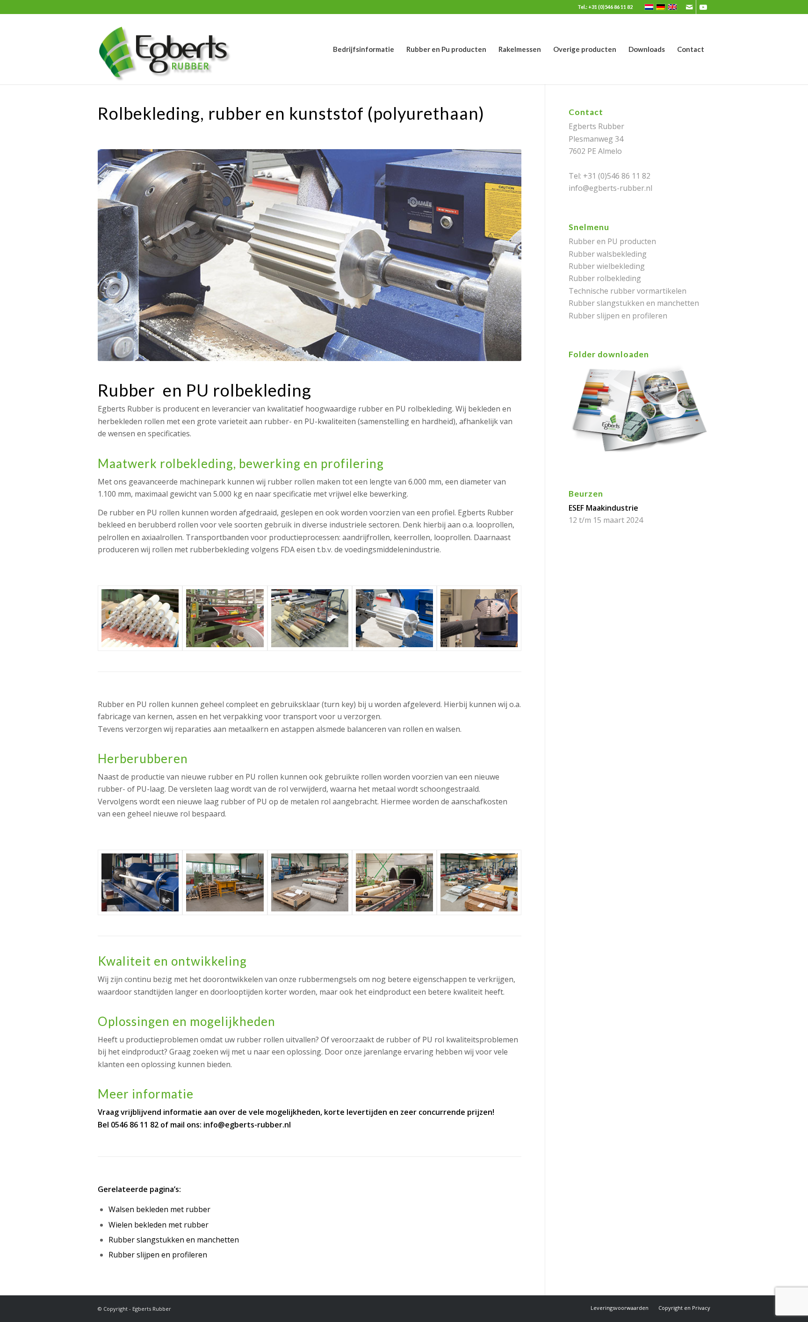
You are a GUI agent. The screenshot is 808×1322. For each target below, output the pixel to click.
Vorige (119, 255)
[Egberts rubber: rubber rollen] (140, 618)
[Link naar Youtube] (703, 7)
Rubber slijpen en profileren (157, 1255)
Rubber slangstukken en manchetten (173, 1240)
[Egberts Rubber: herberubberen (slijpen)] (140, 882)
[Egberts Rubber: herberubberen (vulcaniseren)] (394, 882)
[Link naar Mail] (689, 7)
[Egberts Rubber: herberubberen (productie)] (309, 882)
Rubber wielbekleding (607, 266)
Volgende (500, 255)
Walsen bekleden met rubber (159, 1209)
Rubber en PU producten (612, 241)
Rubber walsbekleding (608, 254)
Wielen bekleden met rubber (158, 1225)
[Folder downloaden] (639, 454)
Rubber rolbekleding (605, 278)
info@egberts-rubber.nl (247, 1125)
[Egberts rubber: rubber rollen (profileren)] (394, 618)
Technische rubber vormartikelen (627, 291)
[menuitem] (363, 49)
